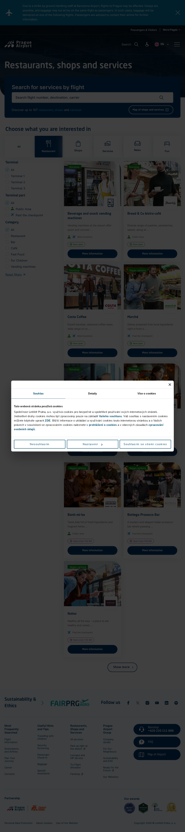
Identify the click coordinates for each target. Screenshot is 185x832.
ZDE (48, 420)
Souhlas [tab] (38, 393)
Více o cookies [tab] (146, 393)
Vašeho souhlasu (110, 416)
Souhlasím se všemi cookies (145, 444)
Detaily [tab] (92, 393)
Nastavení (90, 444)
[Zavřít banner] (170, 384)
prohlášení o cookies (103, 424)
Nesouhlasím (40, 444)
